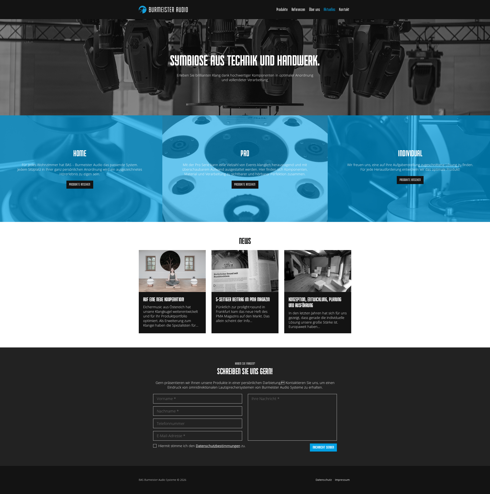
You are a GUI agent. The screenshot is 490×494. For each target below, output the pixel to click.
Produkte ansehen (79, 184)
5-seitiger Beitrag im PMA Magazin (245, 291)
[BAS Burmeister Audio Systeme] (163, 9)
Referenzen (298, 9)
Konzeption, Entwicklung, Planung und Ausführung (317, 291)
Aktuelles (329, 9)
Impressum (342, 480)
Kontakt (344, 9)
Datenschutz (324, 480)
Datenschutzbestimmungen (218, 445)
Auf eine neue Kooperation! (172, 291)
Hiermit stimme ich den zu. (202, 445)
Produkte (282, 9)
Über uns (314, 9)
